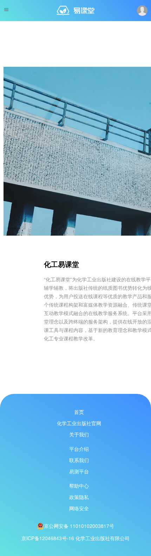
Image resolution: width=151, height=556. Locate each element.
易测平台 (79, 471)
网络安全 (79, 508)
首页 (79, 411)
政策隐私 (79, 496)
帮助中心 (79, 485)
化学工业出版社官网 (79, 423)
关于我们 (79, 434)
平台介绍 (79, 448)
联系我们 (79, 460)
